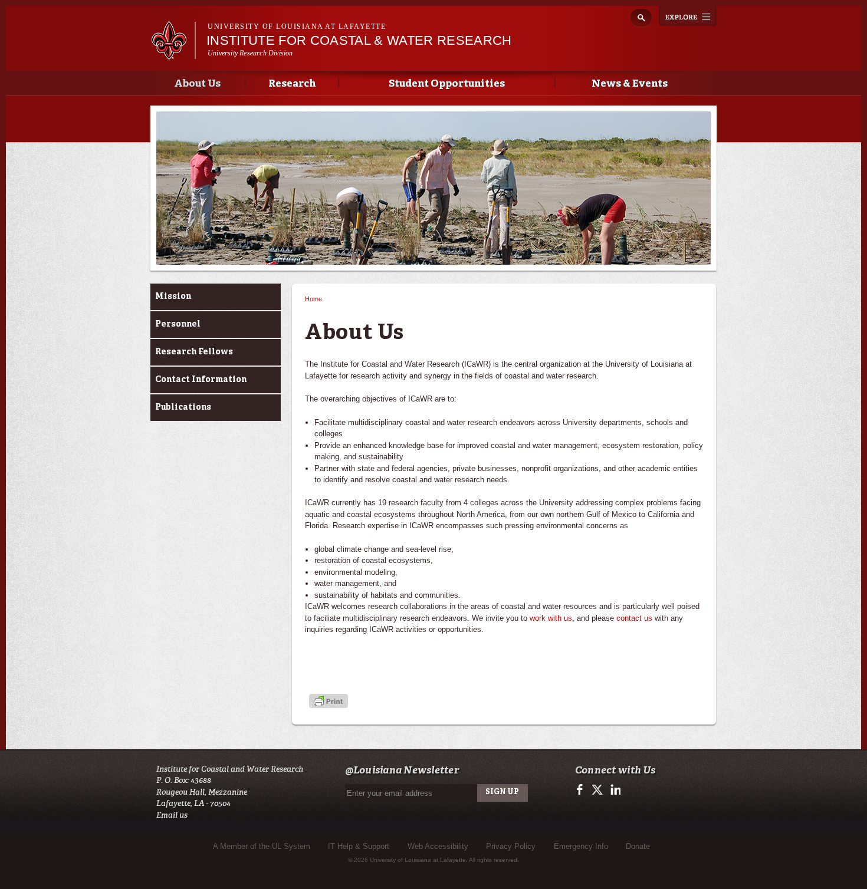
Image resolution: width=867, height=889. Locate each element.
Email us (172, 815)
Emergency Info (581, 846)
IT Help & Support (358, 846)
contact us (634, 618)
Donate (638, 846)
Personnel (178, 324)
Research (292, 84)
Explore (688, 16)
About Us (197, 84)
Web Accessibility (438, 846)
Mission (173, 296)
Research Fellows (194, 352)
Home (313, 298)
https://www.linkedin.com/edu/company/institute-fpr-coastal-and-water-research (614, 790)
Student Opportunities (447, 84)
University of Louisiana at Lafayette (297, 26)
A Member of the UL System (261, 846)
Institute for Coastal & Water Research (359, 40)
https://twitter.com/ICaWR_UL (598, 790)
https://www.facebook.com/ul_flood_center (582, 790)
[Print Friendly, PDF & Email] (328, 701)
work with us (551, 618)
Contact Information (201, 380)
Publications (183, 407)
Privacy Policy (511, 846)
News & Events (630, 84)
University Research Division (250, 53)
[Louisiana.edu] (173, 54)
